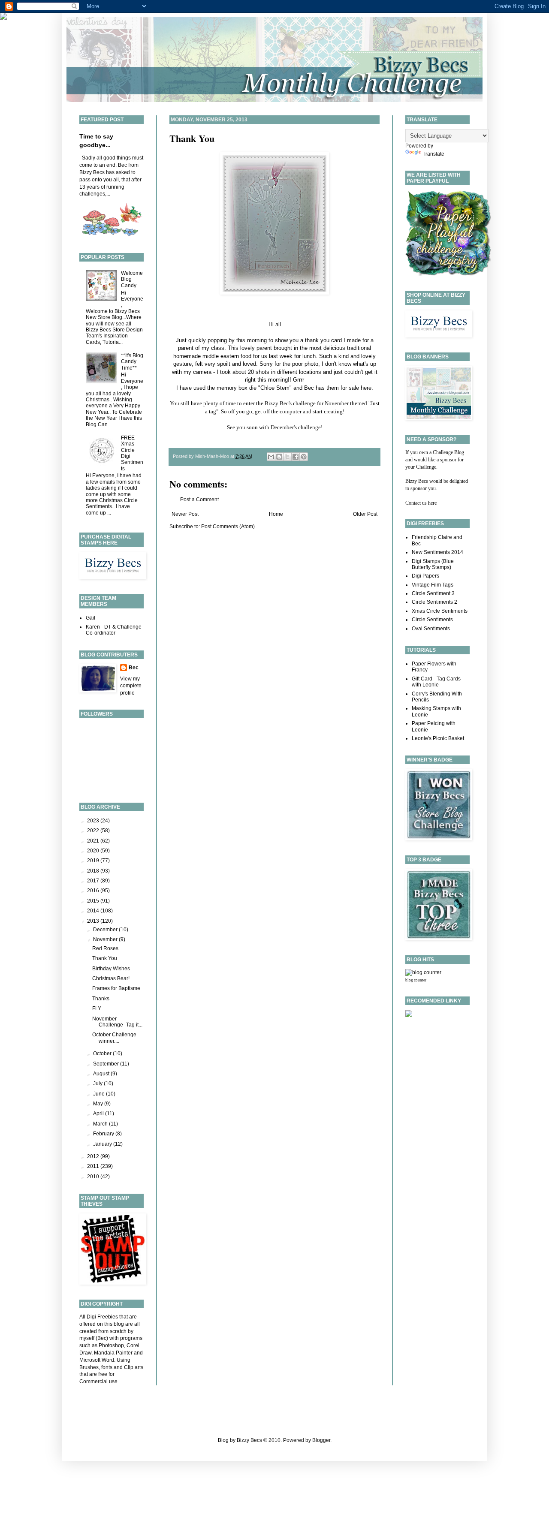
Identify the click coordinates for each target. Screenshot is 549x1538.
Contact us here (421, 503)
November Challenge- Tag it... (117, 1022)
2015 (93, 901)
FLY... (98, 1008)
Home (276, 514)
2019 (93, 861)
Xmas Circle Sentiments (440, 611)
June (99, 1094)
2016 (93, 891)
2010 (93, 1177)
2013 (93, 921)
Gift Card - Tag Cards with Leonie (436, 682)
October (103, 1053)
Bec (134, 668)
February (104, 1134)
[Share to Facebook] (295, 456)
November (106, 939)
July (98, 1084)
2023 (93, 821)
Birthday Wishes (111, 969)
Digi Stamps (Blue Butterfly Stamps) (433, 564)
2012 (93, 1156)
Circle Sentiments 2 (434, 602)
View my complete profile (131, 686)
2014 (93, 911)
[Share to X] (287, 456)
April (99, 1114)
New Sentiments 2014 (437, 552)
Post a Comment (199, 500)
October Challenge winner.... (114, 1038)
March (101, 1124)
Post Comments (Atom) (228, 527)
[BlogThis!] (279, 456)
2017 (93, 881)
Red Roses (105, 948)
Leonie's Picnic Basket (438, 738)
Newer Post (185, 514)
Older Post (365, 514)
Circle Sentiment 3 (433, 593)
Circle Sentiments (432, 620)
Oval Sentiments (431, 629)
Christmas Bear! (111, 978)
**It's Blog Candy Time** (132, 361)
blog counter (415, 980)
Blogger (321, 1440)
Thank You (191, 138)
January (103, 1144)
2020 (93, 851)
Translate (433, 154)
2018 (93, 871)
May (98, 1104)
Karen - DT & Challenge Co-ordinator (114, 630)
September (106, 1064)
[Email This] (271, 456)
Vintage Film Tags (432, 585)
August (102, 1074)
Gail (90, 618)
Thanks (100, 999)
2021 (93, 841)
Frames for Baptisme (116, 988)
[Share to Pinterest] (303, 456)
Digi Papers (425, 576)
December (106, 930)
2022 (93, 831)
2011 (93, 1166)
